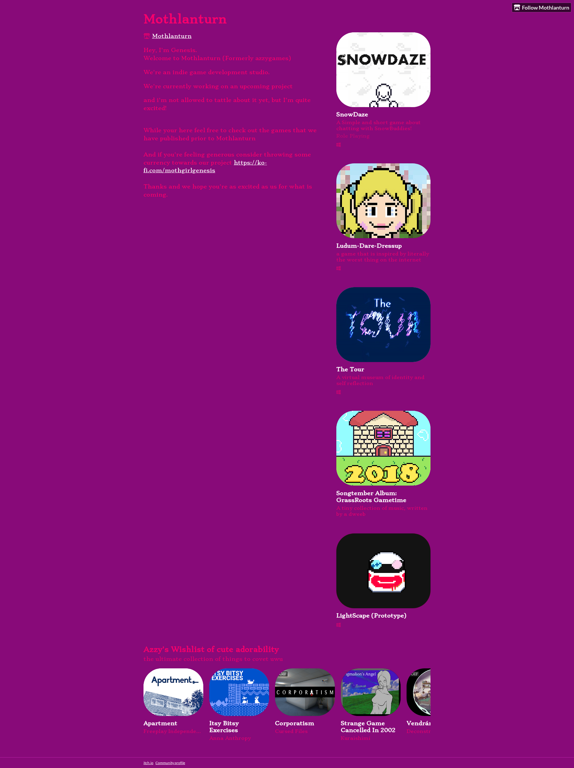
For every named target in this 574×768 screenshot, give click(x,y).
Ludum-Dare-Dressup (369, 245)
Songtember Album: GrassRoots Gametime (371, 497)
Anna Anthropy (230, 738)
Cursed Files (291, 731)
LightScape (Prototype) (371, 615)
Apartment (160, 723)
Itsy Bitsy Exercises (224, 727)
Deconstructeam (429, 731)
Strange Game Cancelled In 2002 (368, 727)
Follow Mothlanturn (545, 7)
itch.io (148, 763)
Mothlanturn (172, 36)
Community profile (170, 763)
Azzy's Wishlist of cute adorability (211, 649)
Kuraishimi (355, 738)
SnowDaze (352, 114)
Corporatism (294, 723)
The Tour (350, 369)
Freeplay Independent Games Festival (173, 731)
